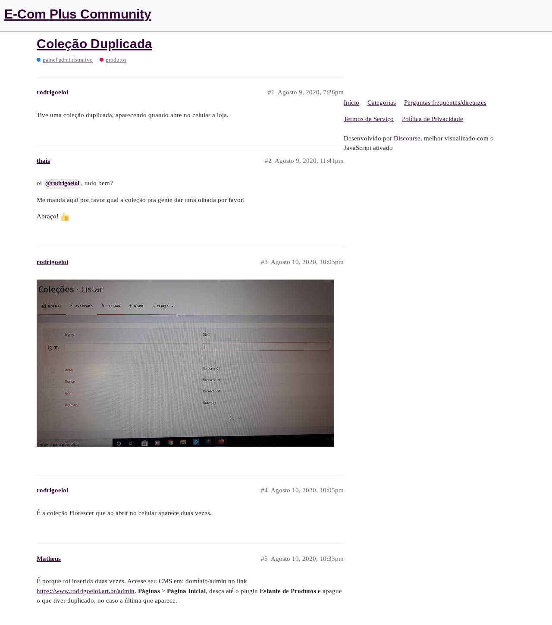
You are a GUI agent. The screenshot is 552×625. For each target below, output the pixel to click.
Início (351, 102)
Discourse (407, 138)
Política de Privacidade (432, 118)
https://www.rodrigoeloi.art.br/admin (86, 591)
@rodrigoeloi (62, 183)
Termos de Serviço (369, 118)
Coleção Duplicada (94, 44)
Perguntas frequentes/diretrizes (445, 102)
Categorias (381, 102)
